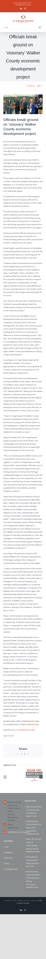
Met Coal (8, 858)
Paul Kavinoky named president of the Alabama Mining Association (33, 878)
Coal (6, 847)
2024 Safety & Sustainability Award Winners (32, 860)
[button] (5, 777)
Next (39, 86)
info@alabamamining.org (23, 5)
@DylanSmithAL (33, 724)
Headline (8, 852)
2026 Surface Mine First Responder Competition (34, 809)
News (7, 863)
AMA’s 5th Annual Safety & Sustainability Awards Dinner (33, 844)
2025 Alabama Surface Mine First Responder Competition (33, 826)
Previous (31, 86)
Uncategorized (11, 869)
